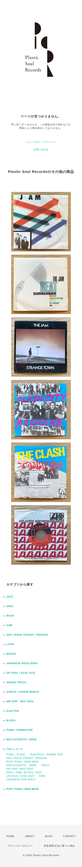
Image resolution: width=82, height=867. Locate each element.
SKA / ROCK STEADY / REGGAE (27, 634)
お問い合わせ (41, 149)
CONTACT (69, 836)
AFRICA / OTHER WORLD (22, 692)
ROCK (10, 615)
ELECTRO (12, 711)
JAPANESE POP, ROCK (21, 779)
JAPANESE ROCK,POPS (22, 663)
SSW (9, 625)
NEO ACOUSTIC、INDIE (21, 765)
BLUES (11, 720)
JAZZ (9, 596)
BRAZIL (11, 653)
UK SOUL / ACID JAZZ (20, 673)
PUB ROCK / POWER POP (46, 754)
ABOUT (29, 836)
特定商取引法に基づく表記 (59, 845)
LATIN (10, 644)
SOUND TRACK (16, 682)
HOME (10, 836)
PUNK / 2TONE (15, 754)
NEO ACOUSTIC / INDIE (21, 739)
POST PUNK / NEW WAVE (22, 761)
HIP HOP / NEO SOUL (20, 768)
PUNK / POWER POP (19, 730)
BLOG (48, 836)
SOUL (10, 606)
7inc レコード (14, 749)
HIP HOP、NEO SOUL (20, 701)
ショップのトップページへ (41, 142)
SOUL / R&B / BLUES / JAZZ (24, 772)
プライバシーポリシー (20, 845)
